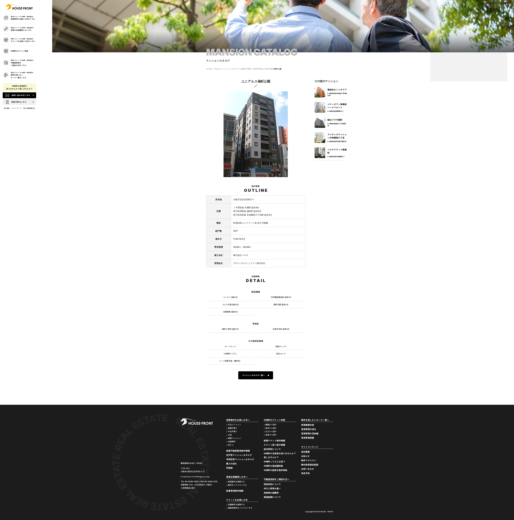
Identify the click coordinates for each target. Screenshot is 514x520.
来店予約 (305, 473)
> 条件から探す (270, 428)
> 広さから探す (270, 431)
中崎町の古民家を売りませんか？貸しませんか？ (19, 87)
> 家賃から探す (270, 434)
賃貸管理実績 (307, 437)
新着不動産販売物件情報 (238, 450)
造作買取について (272, 449)
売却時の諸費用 (271, 492)
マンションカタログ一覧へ (253, 375)
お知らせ (305, 456)
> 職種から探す (270, 424)
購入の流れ (231, 463)
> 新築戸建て (231, 428)
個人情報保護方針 (29, 108)
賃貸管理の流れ (308, 429)
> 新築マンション (233, 438)
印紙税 (229, 467)
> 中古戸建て (231, 431)
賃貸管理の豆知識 (309, 433)
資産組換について (272, 497)
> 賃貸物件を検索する (235, 481)
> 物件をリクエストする (236, 485)
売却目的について (272, 484)
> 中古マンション (233, 424)
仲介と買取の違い (272, 488)
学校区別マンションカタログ (240, 459)
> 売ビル (230, 444)
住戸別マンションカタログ (239, 455)
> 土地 (229, 434)
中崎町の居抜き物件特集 (275, 470)
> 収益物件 (230, 441)
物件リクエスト (308, 460)
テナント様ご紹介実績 (274, 444)
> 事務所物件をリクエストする (239, 507)
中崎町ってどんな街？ (274, 461)
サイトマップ (16, 108)
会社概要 (7, 108)
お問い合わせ (307, 468)
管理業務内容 (307, 424)
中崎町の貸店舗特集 (273, 465)
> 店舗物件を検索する (235, 504)
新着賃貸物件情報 (234, 490)
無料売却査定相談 (309, 464)
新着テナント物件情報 (274, 440)
